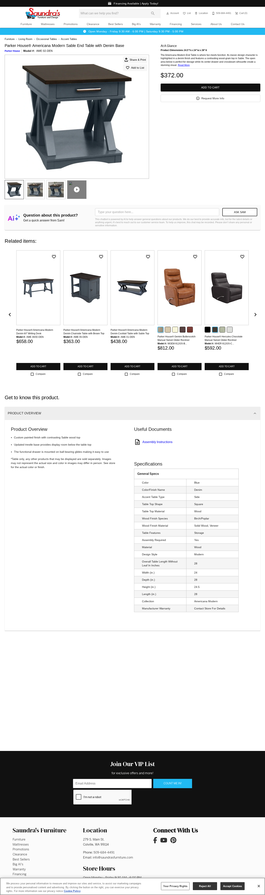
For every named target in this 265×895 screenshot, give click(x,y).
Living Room (25, 39)
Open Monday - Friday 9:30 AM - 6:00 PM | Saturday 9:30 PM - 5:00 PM (135, 31)
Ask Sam (240, 212)
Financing (176, 24)
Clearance (93, 24)
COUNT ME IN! (173, 783)
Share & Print (138, 59)
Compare (41, 374)
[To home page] (43, 13)
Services (196, 24)
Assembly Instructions (157, 442)
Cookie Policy (72, 891)
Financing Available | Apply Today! (135, 3)
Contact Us (237, 24)
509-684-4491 (104, 852)
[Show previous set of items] (10, 314)
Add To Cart (210, 87)
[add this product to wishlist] (54, 256)
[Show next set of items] (255, 314)
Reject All (205, 886)
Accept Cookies (232, 886)
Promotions (71, 24)
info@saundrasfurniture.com (113, 857)
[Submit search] (153, 13)
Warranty (155, 24)
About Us (216, 24)
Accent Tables (69, 39)
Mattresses (48, 24)
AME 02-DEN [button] (44, 50)
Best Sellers (115, 24)
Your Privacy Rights (175, 886)
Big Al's (136, 24)
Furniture (26, 24)
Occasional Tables (46, 39)
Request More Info (212, 98)
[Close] (259, 886)
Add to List (137, 67)
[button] (167, 13)
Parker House (12, 51)
